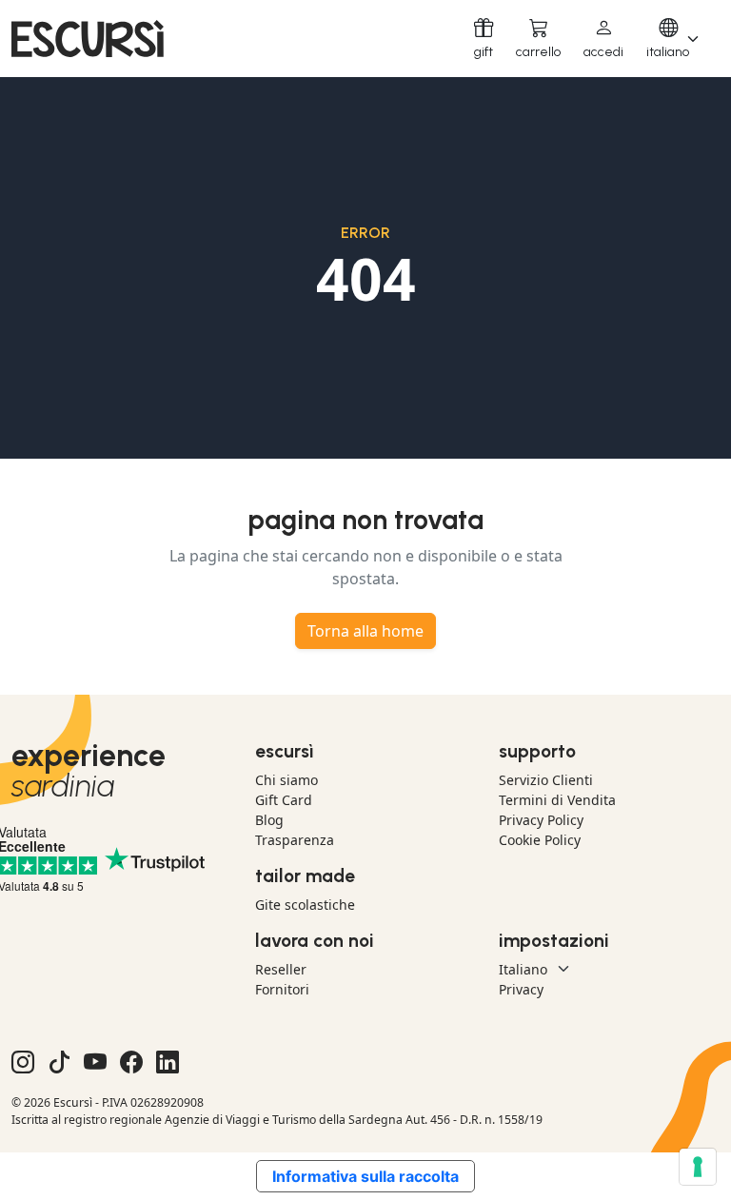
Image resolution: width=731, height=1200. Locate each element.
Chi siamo (286, 780)
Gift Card (283, 800)
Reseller (280, 969)
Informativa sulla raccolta (365, 1176)
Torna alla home (365, 630)
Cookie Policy (540, 840)
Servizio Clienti (546, 780)
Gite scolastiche (305, 904)
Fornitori (282, 989)
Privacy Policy (541, 820)
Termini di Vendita (557, 800)
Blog (269, 820)
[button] (603, 38)
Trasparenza (294, 840)
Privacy (521, 989)
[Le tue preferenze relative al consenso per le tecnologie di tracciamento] (698, 1167)
